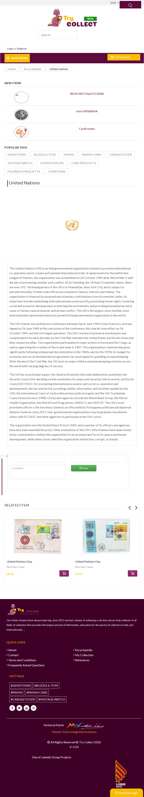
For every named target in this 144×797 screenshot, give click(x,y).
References (82, 660)
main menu (19, 58)
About (12, 650)
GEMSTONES (17, 154)
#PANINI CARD (36, 692)
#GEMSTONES (21, 685)
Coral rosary (87, 128)
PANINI (69, 154)
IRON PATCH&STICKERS (87, 93)
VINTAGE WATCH (20, 163)
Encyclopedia (83, 650)
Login (10, 48)
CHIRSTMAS (56, 171)
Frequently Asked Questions (26, 665)
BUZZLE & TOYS (45, 154)
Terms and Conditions (22, 660)
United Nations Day (19, 561)
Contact (13, 655)
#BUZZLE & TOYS (46, 685)
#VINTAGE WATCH (51, 699)
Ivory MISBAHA (87, 111)
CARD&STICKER (120, 154)
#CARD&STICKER (23, 699)
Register (22, 48)
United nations (24, 182)
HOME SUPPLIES (52, 163)
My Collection (84, 655)
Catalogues (122, 57)
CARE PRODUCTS (83, 163)
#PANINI (17, 692)
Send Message (127, 793)
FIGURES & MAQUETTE (24, 171)
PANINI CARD (91, 154)
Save (85, 468)
